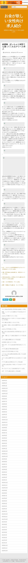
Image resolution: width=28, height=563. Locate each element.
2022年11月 (4, 485)
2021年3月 (4, 537)
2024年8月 (4, 430)
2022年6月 (4, 498)
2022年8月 (4, 493)
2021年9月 (4, 521)
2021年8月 (4, 524)
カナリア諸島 (12, 561)
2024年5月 (4, 438)
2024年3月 (4, 443)
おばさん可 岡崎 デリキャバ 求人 (9, 315)
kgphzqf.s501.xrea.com (18, 52)
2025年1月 (4, 417)
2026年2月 (4, 383)
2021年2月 (4, 540)
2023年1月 (4, 480)
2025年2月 (4, 414)
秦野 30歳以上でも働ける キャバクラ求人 (12, 285)
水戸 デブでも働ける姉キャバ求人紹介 (11, 371)
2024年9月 (4, 427)
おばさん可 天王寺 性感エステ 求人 (10, 351)
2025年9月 (4, 396)
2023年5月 (4, 469)
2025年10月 (5, 393)
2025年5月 (4, 406)
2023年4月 (4, 472)
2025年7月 (4, 401)
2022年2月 (4, 508)
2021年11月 (4, 516)
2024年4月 (4, 440)
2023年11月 (4, 453)
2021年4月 (4, 535)
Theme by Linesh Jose (20, 561)
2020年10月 (5, 550)
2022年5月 (4, 501)
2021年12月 (5, 514)
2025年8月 (4, 398)
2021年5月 (4, 532)
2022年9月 (4, 490)
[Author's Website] (10, 299)
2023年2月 (4, 477)
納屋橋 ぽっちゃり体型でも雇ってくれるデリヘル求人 (13, 46)
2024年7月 (4, 432)
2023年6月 (4, 466)
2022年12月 (5, 482)
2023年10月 (5, 456)
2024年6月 (4, 435)
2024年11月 (4, 422)
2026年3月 (4, 380)
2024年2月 (4, 446)
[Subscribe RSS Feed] (14, 299)
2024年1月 (4, 448)
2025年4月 (4, 409)
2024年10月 (5, 425)
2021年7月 (4, 527)
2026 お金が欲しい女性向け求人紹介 (10, 559)
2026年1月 (4, 385)
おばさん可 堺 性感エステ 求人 (9, 329)
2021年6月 (4, 529)
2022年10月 (5, 487)
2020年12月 (5, 545)
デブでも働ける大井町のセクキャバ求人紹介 (12, 362)
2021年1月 (4, 542)
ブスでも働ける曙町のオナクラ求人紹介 (11, 339)
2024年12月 (5, 419)
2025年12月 (5, 388)
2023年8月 (4, 461)
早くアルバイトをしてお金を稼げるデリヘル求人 (13, 368)
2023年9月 (4, 459)
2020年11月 (4, 548)
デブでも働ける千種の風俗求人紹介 (10, 348)
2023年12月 (5, 451)
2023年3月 (4, 474)
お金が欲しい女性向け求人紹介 (14, 21)
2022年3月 (4, 506)
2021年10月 (5, 519)
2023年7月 (4, 464)
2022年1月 (4, 511)
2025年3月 (4, 411)
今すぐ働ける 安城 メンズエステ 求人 (10, 322)
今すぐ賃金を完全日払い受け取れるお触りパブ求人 (14, 309)
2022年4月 (4, 503)
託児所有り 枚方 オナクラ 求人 (9, 342)
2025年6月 (4, 404)
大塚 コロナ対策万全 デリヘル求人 (11, 281)
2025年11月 (4, 391)
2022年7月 (4, 495)
